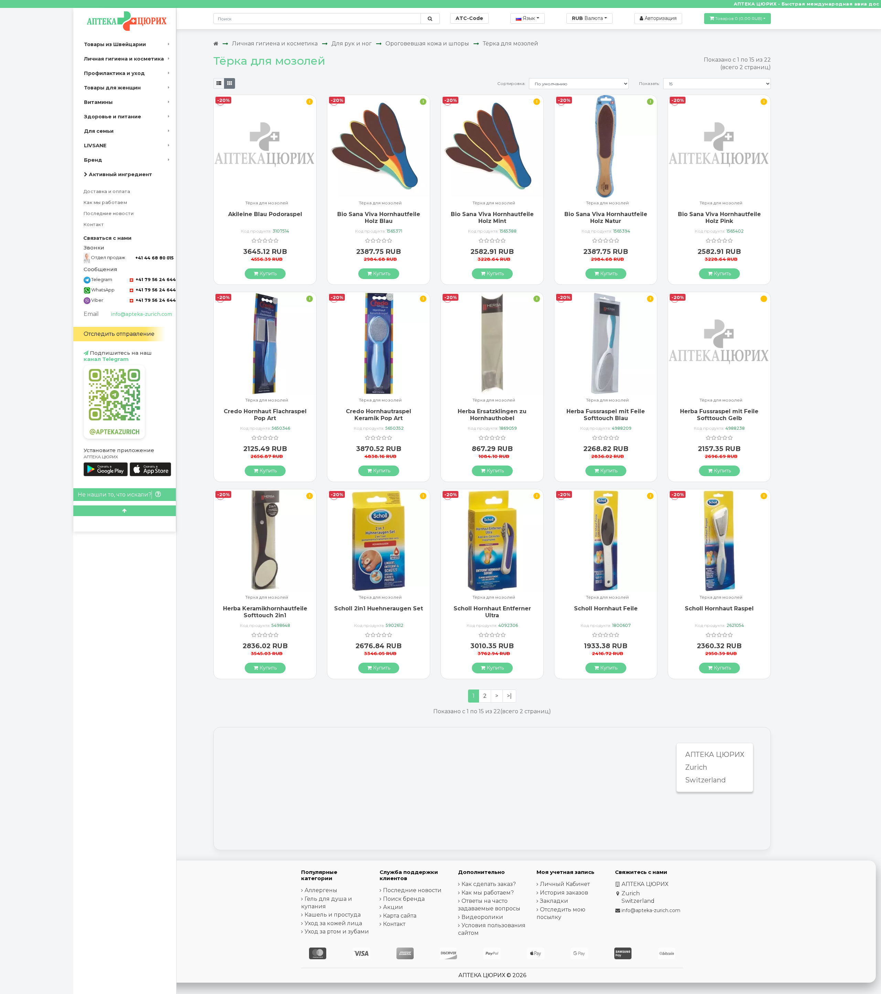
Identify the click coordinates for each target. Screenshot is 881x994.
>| (509, 696)
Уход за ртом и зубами (337, 931)
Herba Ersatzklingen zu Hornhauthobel (492, 414)
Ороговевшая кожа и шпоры (427, 43)
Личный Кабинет (565, 884)
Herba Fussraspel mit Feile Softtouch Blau (605, 414)
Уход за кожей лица (333, 923)
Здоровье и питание (112, 117)
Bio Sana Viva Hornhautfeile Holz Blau (378, 217)
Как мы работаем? (487, 892)
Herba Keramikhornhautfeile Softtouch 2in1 (265, 611)
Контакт (94, 224)
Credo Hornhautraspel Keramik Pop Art (378, 414)
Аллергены (321, 890)
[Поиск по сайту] (430, 18)
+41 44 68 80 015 (154, 257)
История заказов (564, 892)
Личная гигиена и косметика (124, 59)
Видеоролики (482, 917)
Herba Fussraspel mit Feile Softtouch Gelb (719, 414)
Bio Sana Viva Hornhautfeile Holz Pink (719, 217)
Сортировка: (511, 83)
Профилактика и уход (114, 73)
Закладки (554, 901)
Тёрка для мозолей (510, 43)
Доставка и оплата (107, 191)
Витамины (98, 102)
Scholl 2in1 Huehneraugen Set (378, 608)
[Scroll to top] (124, 510)
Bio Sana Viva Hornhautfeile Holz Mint (492, 217)
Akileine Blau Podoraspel (265, 214)
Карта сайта (399, 915)
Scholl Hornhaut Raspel (719, 608)
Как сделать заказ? (488, 884)
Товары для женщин (112, 88)
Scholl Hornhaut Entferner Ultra (492, 611)
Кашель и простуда (333, 914)
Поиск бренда (404, 899)
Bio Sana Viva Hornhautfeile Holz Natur (605, 217)
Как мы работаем (105, 202)
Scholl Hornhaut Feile (606, 608)
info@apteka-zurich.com (141, 314)
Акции (393, 907)
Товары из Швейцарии (115, 44)
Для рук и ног (351, 43)
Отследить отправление (119, 334)
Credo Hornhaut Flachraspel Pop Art (265, 414)
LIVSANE (95, 145)
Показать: (649, 83)
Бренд (93, 160)
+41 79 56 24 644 (155, 279)
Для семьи (99, 131)
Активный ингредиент (119, 174)
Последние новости (109, 213)
